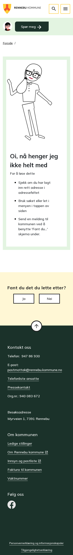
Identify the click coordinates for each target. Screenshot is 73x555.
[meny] (65, 9)
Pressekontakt (18, 387)
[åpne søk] (54, 9)
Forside (8, 43)
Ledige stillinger (19, 443)
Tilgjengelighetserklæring (36, 550)
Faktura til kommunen (24, 469)
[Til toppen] (36, 326)
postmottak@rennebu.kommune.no (34, 370)
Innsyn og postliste (22, 461)
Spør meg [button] (31, 27)
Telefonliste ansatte (23, 378)
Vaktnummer (17, 478)
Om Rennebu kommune (25, 452)
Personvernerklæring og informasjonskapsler (36, 543)
